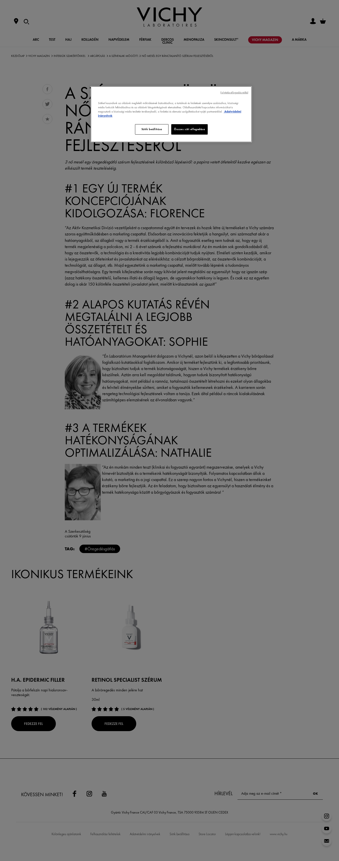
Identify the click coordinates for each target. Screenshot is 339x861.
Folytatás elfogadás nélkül (234, 92)
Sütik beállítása (151, 129)
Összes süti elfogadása (189, 129)
